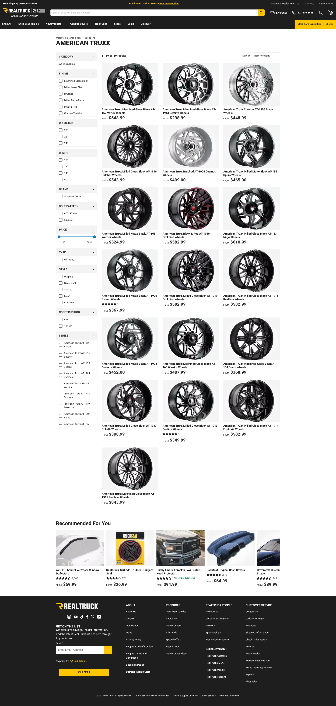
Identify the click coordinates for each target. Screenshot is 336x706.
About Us (131, 611)
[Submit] (108, 650)
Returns (250, 646)
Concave (69, 302)
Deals (131, 23)
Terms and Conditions (228, 695)
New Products (53, 23)
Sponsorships (213, 632)
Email (59, 643)
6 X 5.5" (68, 219)
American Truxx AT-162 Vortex (76, 344)
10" (66, 160)
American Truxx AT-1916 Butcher (77, 355)
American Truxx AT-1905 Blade (77, 415)
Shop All (6, 23)
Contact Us (252, 611)
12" (66, 166)
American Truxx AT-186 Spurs (76, 426)
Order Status (326, 3)
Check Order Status (256, 639)
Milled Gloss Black (74, 87)
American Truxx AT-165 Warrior (76, 385)
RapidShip (171, 618)
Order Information (255, 618)
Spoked (68, 289)
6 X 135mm (70, 213)
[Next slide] (276, 559)
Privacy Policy (133, 639)
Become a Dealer (135, 664)
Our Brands (132, 625)
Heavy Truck (172, 646)
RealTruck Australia (216, 655)
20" (66, 130)
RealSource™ (213, 611)
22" (66, 136)
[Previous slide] (59, 559)
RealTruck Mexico (215, 669)
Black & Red (70, 106)
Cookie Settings (208, 695)
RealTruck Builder (169, 3)
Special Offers (173, 639)
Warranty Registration (258, 660)
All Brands (171, 632)
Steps (117, 23)
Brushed (68, 93)
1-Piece (68, 325)
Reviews (210, 625)
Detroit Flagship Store (138, 671)
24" (66, 143)
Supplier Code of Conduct (139, 646)
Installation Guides (176, 611)
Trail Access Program (217, 639)
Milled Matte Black (74, 100)
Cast (66, 319)
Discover (145, 23)
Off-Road (69, 259)
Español (250, 674)
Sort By (246, 55)
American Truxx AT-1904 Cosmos (77, 375)
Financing (251, 625)
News (129, 632)
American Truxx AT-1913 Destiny (77, 365)
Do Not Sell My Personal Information (152, 695)
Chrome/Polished (73, 113)
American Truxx (72, 196)
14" (66, 173)
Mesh (67, 296)
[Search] (261, 12)
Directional (70, 283)
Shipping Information (257, 632)
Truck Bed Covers (78, 23)
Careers (130, 618)
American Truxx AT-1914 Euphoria (77, 395)
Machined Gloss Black (76, 80)
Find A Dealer (253, 653)
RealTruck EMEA (214, 662)
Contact (309, 3)
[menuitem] (6, 24)
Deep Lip (69, 276)
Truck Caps (101, 23)
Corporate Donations (217, 618)
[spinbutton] (64, 242)
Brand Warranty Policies (259, 667)
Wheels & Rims (67, 63)
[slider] (59, 236)
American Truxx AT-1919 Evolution (77, 405)
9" (65, 179)
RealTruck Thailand (216, 676)
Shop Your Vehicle (28, 23)
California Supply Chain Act (185, 695)
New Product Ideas (176, 653)
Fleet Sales (251, 681)
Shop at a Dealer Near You (285, 3)
